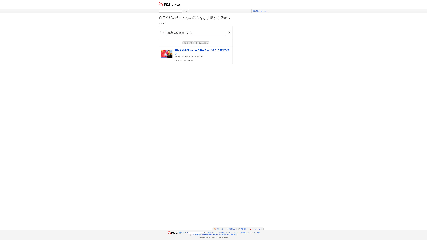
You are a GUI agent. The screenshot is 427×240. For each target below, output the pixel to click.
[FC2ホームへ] (173, 233)
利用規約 (232, 229)
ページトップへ (257, 229)
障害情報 (243, 229)
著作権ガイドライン (247, 233)
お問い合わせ (212, 233)
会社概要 (222, 233)
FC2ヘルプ (184, 233)
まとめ (175, 4)
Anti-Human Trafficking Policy (228, 235)
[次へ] (229, 33)
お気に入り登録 (203, 43)
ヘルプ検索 (203, 232)
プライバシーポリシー (232, 233)
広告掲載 (257, 233)
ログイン (264, 11)
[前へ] (162, 33)
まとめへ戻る (188, 43)
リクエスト (220, 229)
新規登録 (256, 11)
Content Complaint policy (210, 235)
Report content (196, 235)
